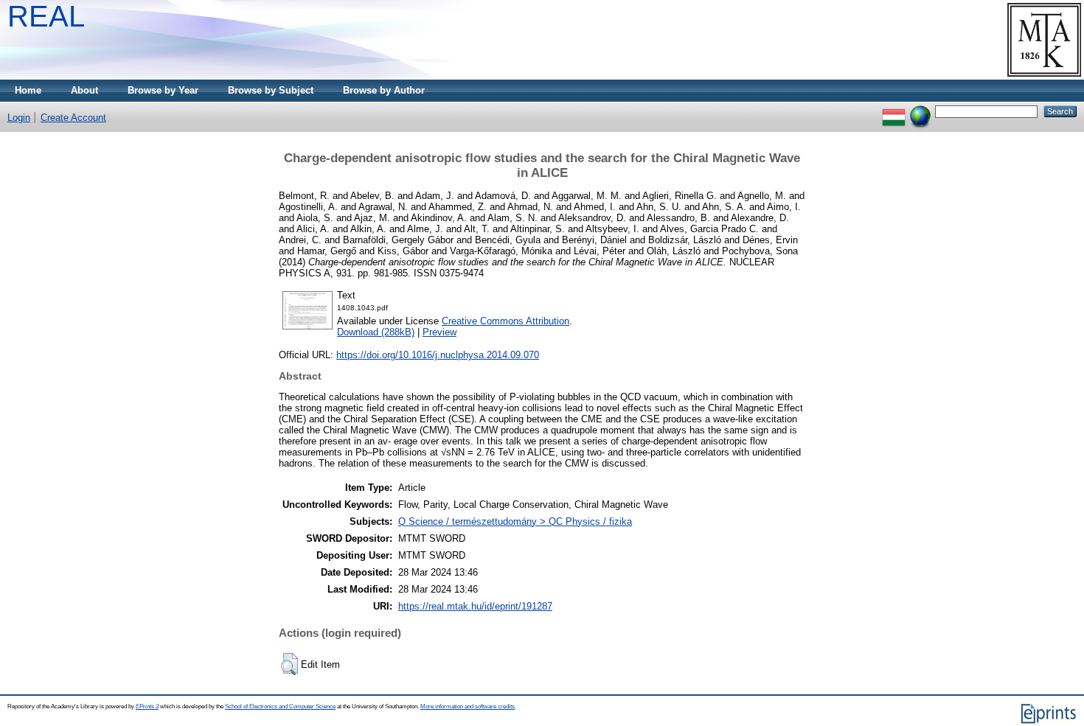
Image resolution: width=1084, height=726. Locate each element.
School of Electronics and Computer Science (280, 706)
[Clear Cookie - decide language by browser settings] (920, 110)
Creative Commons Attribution (505, 321)
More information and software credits (467, 706)
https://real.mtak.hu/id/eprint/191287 (475, 606)
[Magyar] (894, 110)
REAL (46, 16)
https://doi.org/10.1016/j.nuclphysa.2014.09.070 (437, 354)
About (84, 90)
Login (18, 117)
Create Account (73, 117)
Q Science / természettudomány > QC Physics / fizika (515, 521)
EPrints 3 (147, 706)
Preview (439, 332)
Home (28, 90)
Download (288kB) (375, 332)
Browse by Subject (270, 90)
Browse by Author (384, 90)
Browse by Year (163, 90)
